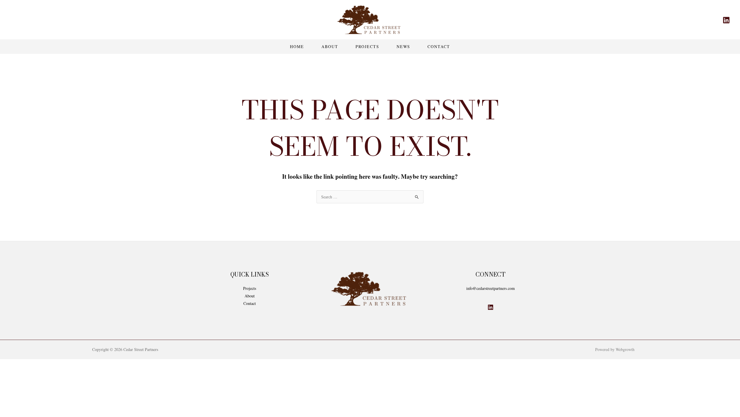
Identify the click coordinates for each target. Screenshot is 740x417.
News (403, 46)
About (329, 46)
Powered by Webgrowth (614, 349)
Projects (367, 46)
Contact (439, 46)
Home (297, 46)
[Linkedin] (726, 20)
